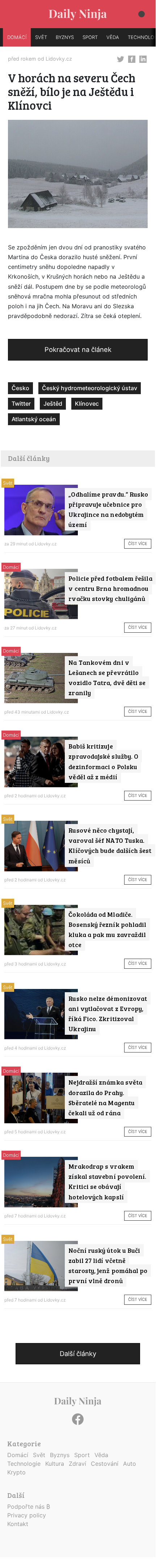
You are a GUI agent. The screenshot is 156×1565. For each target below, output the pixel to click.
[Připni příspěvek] (120, 58)
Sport (82, 1455)
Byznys (59, 1455)
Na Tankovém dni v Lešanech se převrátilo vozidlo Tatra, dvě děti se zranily (107, 677)
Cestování (104, 1463)
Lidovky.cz (59, 59)
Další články (78, 1353)
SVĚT (41, 37)
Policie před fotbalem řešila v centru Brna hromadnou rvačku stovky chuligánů (110, 588)
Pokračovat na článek (78, 349)
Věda (101, 1455)
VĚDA (112, 37)
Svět (8, 483)
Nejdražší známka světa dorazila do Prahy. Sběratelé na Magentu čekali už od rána (105, 1097)
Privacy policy (26, 1515)
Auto (129, 1463)
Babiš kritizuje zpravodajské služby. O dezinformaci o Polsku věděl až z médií (103, 761)
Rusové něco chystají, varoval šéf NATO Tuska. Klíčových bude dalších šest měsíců (109, 845)
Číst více (137, 543)
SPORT (90, 37)
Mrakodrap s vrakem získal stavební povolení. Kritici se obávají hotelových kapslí (107, 1181)
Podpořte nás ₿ (28, 1506)
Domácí (11, 567)
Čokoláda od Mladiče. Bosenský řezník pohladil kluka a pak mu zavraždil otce (107, 929)
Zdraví (77, 1463)
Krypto (16, 1472)
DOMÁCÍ (16, 37)
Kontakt (17, 1523)
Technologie (24, 1463)
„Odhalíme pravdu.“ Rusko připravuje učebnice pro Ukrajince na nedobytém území (108, 509)
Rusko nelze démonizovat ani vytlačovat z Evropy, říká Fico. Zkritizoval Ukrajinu (107, 1013)
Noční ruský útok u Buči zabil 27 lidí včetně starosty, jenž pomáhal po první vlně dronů (107, 1265)
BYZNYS (65, 37)
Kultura (54, 1463)
